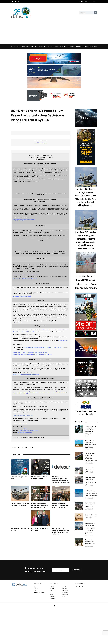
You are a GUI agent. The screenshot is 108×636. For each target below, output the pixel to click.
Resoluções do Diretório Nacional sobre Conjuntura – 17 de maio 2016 (43, 347)
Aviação (23, 46)
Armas (36, 46)
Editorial (94, 46)
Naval (28, 46)
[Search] (95, 12)
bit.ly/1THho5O (19, 322)
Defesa (56, 46)
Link (27, 393)
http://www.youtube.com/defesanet (28, 430)
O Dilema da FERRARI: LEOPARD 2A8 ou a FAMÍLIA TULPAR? (90, 469)
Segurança (50, 46)
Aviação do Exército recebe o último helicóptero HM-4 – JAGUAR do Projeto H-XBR (90, 481)
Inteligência (71, 46)
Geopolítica (42, 46)
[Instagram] (18, 1)
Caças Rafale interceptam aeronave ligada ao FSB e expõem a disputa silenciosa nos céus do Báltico (91, 494)
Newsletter (87, 46)
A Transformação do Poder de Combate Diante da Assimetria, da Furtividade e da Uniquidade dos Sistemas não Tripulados (90, 528)
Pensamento (79, 46)
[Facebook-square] (12, 1)
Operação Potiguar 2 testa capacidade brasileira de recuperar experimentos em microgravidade (90, 444)
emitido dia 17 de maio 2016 (27, 331)
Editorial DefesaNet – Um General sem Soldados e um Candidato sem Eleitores (39, 505)
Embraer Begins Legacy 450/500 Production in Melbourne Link (25, 278)
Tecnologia (63, 46)
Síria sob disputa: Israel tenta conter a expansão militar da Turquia (91, 515)
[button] (23, 447)
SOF (32, 46)
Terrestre (16, 46)
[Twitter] (15, 1)
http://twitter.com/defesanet (24, 432)
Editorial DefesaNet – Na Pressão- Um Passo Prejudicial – (24, 219)
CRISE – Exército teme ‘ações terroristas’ (24, 374)
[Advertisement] (54, 29)
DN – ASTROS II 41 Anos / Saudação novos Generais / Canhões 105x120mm (60, 505)
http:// (14, 322)
